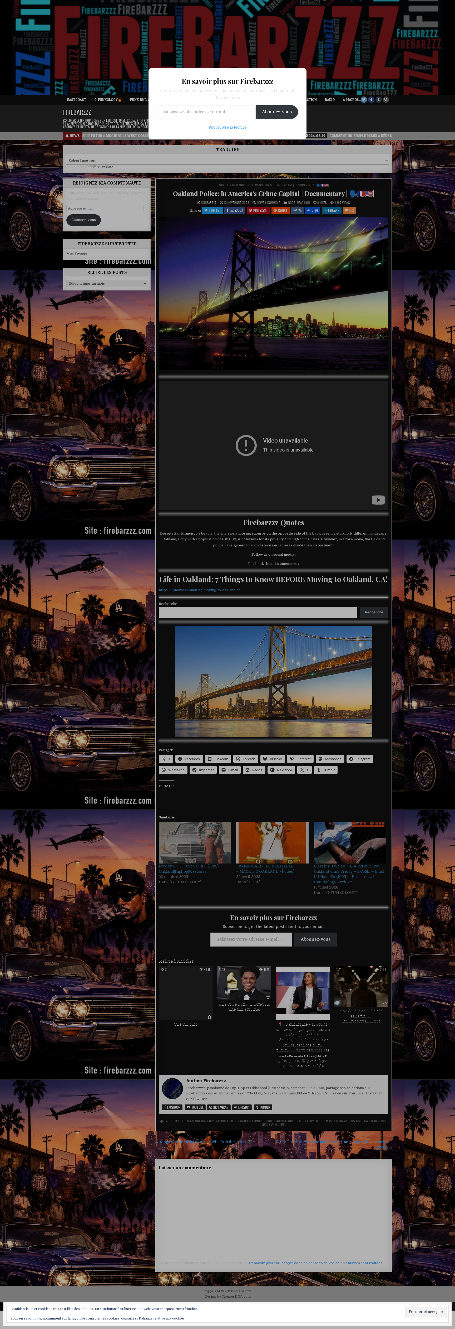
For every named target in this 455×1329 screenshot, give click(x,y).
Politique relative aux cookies (162, 1318)
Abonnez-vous (277, 112)
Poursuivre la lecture (227, 127)
